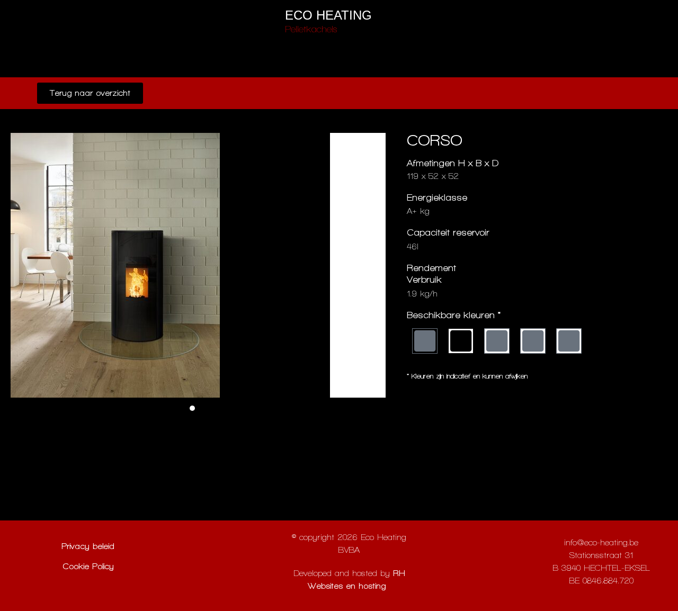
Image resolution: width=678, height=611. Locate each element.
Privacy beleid (87, 546)
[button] (192, 408)
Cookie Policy (88, 566)
